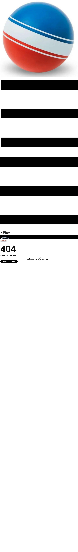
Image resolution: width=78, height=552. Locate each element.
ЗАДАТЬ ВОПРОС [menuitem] (6, 233)
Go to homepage (9, 261)
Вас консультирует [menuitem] (6, 232)
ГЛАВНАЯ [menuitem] (4, 231)
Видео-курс (3, 240)
